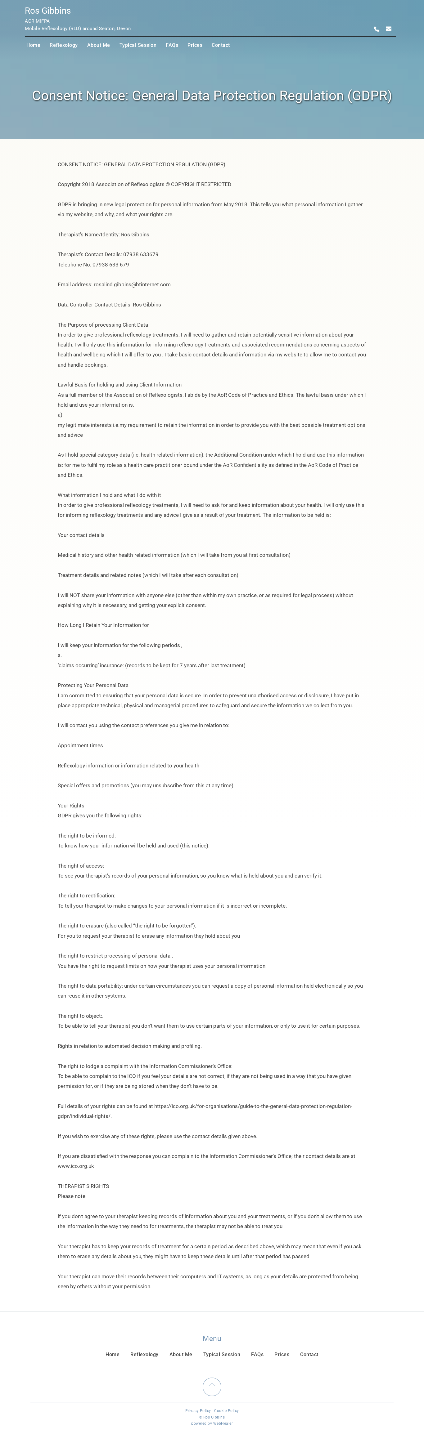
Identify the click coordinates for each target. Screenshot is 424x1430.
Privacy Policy (198, 1411)
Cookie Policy (226, 1411)
